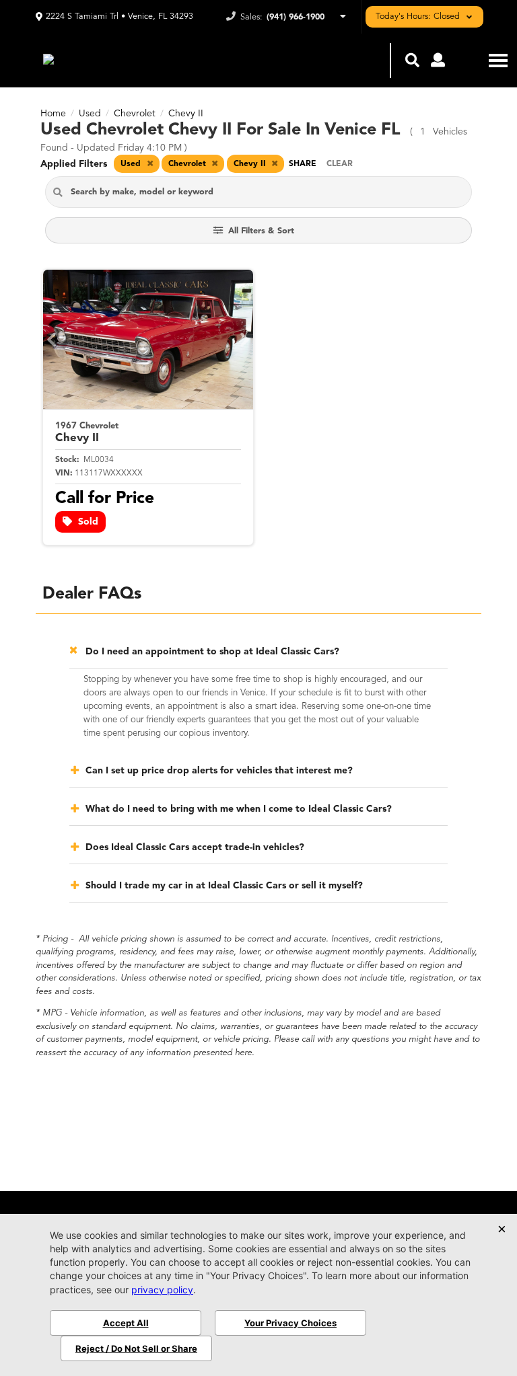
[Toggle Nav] (498, 60)
